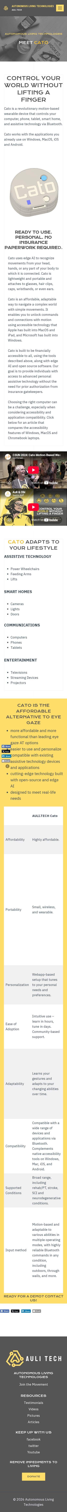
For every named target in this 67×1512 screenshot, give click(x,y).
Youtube (33, 1452)
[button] (7, 766)
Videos (34, 1409)
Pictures (33, 1415)
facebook (33, 1439)
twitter (33, 1446)
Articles (33, 1422)
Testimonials (33, 1403)
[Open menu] (60, 8)
